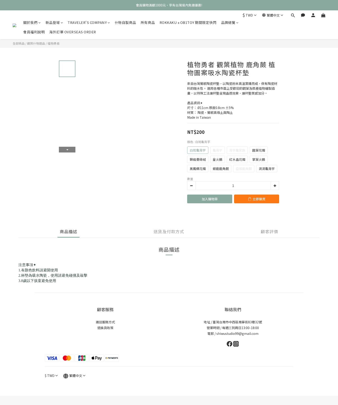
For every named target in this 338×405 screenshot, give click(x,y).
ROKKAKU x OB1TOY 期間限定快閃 (188, 22)
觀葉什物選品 (36, 43)
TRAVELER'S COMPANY (87, 22)
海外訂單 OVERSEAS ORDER (72, 31)
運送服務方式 (105, 322)
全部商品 (19, 43)
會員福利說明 (34, 31)
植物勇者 (54, 43)
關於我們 (30, 22)
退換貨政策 (105, 327)
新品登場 (53, 22)
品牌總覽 (228, 22)
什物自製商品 (125, 22)
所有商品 (148, 22)
